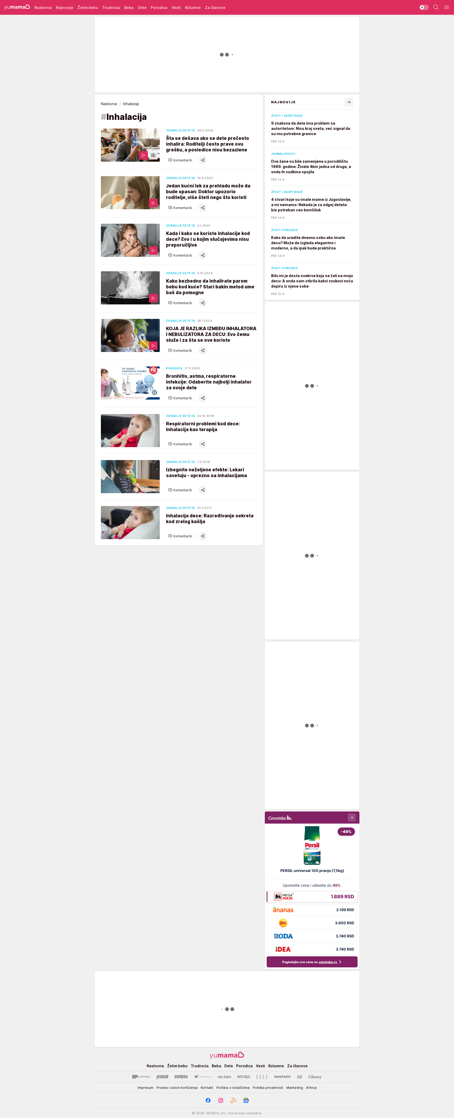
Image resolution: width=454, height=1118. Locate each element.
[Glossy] (315, 1077)
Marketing (294, 1087)
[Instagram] (220, 1100)
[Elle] (261, 1077)
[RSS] (233, 1100)
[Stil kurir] (299, 1077)
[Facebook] (208, 1100)
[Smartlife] (282, 1077)
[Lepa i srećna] (224, 1077)
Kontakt (207, 1087)
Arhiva (311, 1087)
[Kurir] (162, 1077)
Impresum (145, 1087)
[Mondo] (141, 1077)
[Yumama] (17, 7)
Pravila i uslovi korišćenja (177, 1087)
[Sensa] (243, 1077)
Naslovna (109, 103)
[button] (180, 160)
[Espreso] (181, 1077)
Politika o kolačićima (233, 1087)
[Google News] (246, 1100)
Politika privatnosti (268, 1087)
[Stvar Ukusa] (202, 1077)
